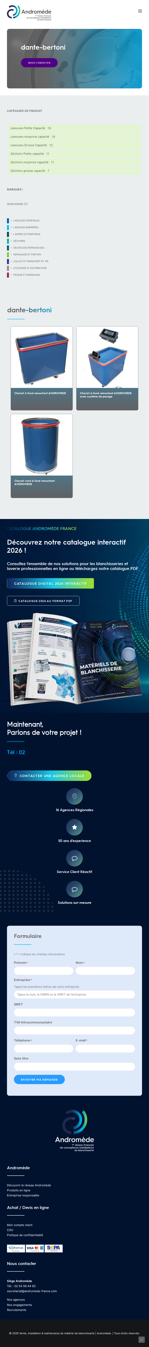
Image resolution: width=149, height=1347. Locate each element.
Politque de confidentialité (25, 1235)
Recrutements (16, 1310)
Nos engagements (19, 1305)
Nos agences (16, 1299)
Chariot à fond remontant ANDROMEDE (40, 393)
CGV (10, 1230)
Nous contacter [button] (39, 62)
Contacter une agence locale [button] (52, 776)
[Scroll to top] (142, 1339)
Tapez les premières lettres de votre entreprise (46, 987)
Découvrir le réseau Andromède (29, 1185)
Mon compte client (19, 1225)
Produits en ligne (18, 1190)
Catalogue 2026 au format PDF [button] (45, 601)
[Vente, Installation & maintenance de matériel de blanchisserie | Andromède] (29, 11)
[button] (140, 11)
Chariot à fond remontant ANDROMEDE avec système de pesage (106, 394)
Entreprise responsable (23, 1195)
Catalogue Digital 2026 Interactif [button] (50, 583)
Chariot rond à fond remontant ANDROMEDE (34, 482)
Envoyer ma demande (39, 1079)
